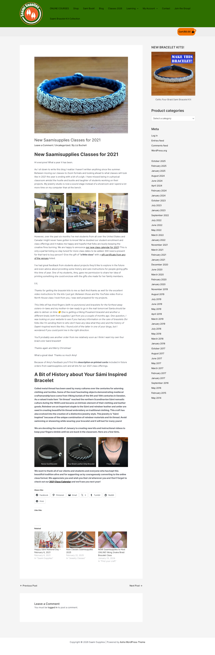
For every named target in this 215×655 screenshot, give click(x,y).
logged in (52, 607)
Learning (131, 8)
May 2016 (156, 388)
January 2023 (158, 210)
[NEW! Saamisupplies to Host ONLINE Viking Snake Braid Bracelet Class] (112, 539)
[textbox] (172, 118)
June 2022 (156, 225)
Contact (166, 8)
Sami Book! (89, 8)
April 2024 (156, 185)
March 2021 (157, 249)
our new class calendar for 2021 (102, 247)
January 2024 (158, 195)
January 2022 (158, 240)
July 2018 (156, 328)
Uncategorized (62, 145)
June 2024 (156, 180)
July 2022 (156, 220)
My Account (149, 8)
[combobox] (173, 118)
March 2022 (157, 235)
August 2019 (157, 294)
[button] (137, 8)
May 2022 (156, 230)
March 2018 (157, 338)
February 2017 (158, 373)
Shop (76, 8)
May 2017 (156, 363)
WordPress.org (159, 150)
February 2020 (158, 279)
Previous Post (28, 585)
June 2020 (156, 269)
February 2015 (158, 393)
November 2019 (159, 289)
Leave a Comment (43, 145)
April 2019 (156, 314)
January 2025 (158, 170)
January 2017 (158, 378)
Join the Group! (182, 8)
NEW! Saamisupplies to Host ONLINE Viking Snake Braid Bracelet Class (111, 552)
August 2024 (158, 175)
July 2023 (156, 205)
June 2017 (156, 358)
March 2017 (157, 368)
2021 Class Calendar (60, 481)
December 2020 (159, 264)
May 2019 (156, 309)
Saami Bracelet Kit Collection (65, 18)
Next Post (136, 585)
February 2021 (158, 254)
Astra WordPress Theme (132, 642)
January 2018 (158, 343)
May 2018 (156, 333)
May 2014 (156, 398)
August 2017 (157, 353)
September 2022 (160, 215)
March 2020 (157, 274)
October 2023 (158, 200)
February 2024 (159, 190)
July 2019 (156, 299)
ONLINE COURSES (59, 8)
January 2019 (158, 323)
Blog (101, 8)
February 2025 (158, 165)
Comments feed (159, 145)
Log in (154, 135)
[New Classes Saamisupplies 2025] (80, 539)
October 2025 (158, 161)
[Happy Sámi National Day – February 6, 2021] (48, 539)
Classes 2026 (115, 8)
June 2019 (156, 304)
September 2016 (159, 383)
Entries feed (157, 140)
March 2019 (157, 319)
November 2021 (159, 244)
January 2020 (158, 284)
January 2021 (158, 259)
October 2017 (158, 348)
